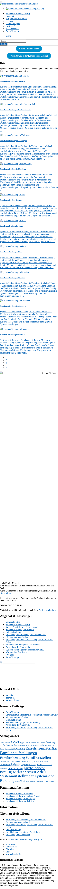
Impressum (10, 844)
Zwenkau (51, 781)
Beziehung (10, 745)
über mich (10, 698)
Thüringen (24, 781)
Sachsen (18, 772)
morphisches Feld (44, 764)
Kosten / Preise (12, 26)
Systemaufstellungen (17, 776)
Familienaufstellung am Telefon (20, 629)
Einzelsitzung (36, 748)
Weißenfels (40, 781)
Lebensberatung (5, 765)
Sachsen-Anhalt (35, 772)
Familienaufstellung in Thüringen (20, 798)
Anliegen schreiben (47, 610)
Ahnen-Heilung (5, 742)
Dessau (2, 749)
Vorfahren (33, 781)
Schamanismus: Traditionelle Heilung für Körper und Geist (32, 715)
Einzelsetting (18, 748)
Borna (30, 745)
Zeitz (46, 781)
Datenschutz (11, 846)
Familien (51, 748)
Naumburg (3, 768)
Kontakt (9, 695)
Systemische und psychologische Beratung (25, 650)
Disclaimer (10, 849)
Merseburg (32, 765)
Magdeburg (25, 765)
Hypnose (10, 21)
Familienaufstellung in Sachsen (19, 793)
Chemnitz (44, 745)
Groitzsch (18, 761)
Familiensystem (5, 761)
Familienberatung (12, 757)
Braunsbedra (37, 745)
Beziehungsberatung (21, 745)
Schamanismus (12, 28)
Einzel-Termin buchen (29, 48)
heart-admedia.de (13, 854)
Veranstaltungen (13, 23)
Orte (8, 852)
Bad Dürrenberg (31, 742)
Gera (12, 761)
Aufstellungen (18, 742)
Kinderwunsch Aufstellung (18, 637)
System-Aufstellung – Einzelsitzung (21, 627)
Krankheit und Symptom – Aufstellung (23, 644)
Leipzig (15, 764)
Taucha (17, 781)
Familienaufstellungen (18, 753)
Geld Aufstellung (13, 632)
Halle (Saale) (26, 761)
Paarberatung (15, 768)
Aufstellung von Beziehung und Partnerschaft (26, 634)
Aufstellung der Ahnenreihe (18, 647)
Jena (41, 761)
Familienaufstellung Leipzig (18, 13)
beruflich (3, 745)
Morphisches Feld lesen (16, 18)
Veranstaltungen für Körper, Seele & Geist (29, 56)
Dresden (8, 749)
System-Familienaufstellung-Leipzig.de (24, 839)
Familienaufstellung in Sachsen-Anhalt (23, 796)
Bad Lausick (41, 742)
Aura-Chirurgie (12, 31)
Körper (46, 761)
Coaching (51, 745)
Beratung (10, 16)
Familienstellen (38, 757)
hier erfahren (5, 593)
